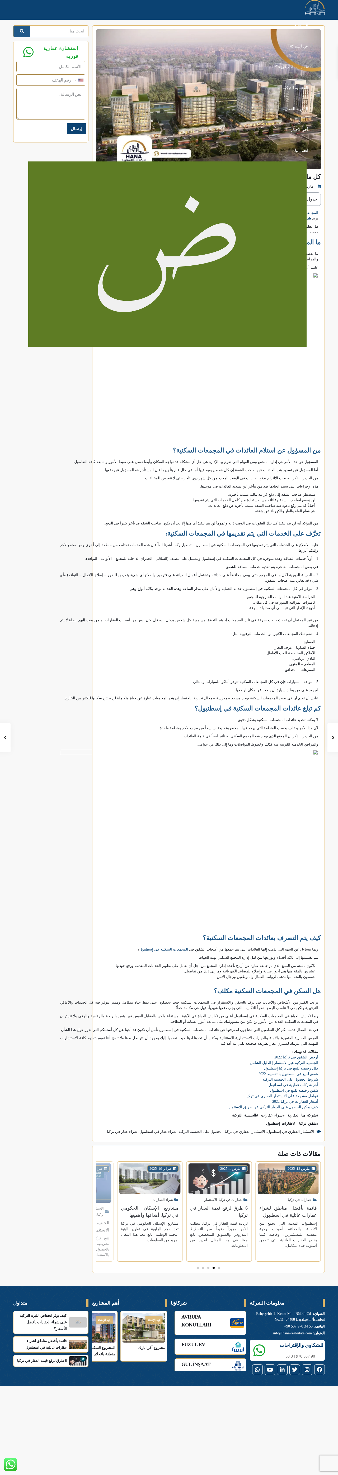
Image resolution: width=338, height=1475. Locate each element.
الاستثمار (210, 1200)
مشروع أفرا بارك (151, 1348)
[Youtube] (270, 1369)
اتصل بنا (301, 150)
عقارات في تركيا (299, 1200)
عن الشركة (299, 46)
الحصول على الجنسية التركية (201, 1132)
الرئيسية (301, 25)
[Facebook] (319, 1369)
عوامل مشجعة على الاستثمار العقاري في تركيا (282, 1096)
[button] (219, 1268)
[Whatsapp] (257, 1369)
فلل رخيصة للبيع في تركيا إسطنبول (291, 1068)
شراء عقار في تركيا (122, 1132)
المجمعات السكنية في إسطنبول (163, 949)
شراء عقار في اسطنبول (157, 1132)
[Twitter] (294, 1369)
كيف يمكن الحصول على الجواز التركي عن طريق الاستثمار (273, 1107)
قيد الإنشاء (154, 1319)
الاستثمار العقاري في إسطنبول (290, 1132)
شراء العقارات (162, 1200)
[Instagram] (307, 1369)
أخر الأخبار (299, 129)
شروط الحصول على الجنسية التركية (290, 1079)
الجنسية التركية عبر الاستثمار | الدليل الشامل (284, 1063)
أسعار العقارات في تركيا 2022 (295, 1102)
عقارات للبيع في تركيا (290, 67)
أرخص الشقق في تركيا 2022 (296, 1057)
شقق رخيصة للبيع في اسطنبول (294, 1090)
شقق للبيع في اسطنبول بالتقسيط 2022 (288, 1074)
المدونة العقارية (295, 109)
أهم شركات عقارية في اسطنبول (293, 1085)
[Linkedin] (282, 1369)
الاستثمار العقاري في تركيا (245, 1132)
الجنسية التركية (295, 88)
